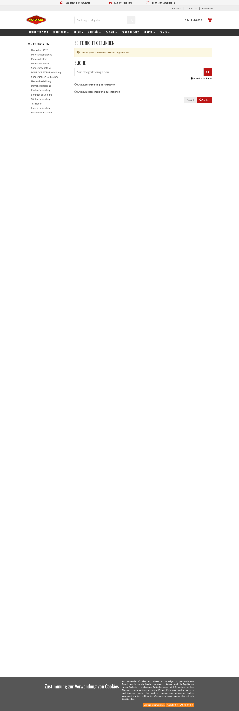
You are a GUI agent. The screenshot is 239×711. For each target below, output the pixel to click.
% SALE (110, 32)
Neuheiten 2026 (38, 32)
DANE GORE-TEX (130, 32)
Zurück (190, 99)
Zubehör (93, 32)
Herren (148, 32)
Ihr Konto (176, 8)
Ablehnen (172, 704)
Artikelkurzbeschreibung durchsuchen (98, 91)
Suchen (206, 99)
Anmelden (207, 8)
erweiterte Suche (202, 78)
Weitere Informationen (154, 705)
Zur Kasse (191, 8)
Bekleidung (60, 32)
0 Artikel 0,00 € (193, 20)
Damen (164, 32)
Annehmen (186, 704)
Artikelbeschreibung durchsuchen (96, 84)
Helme (77, 32)
